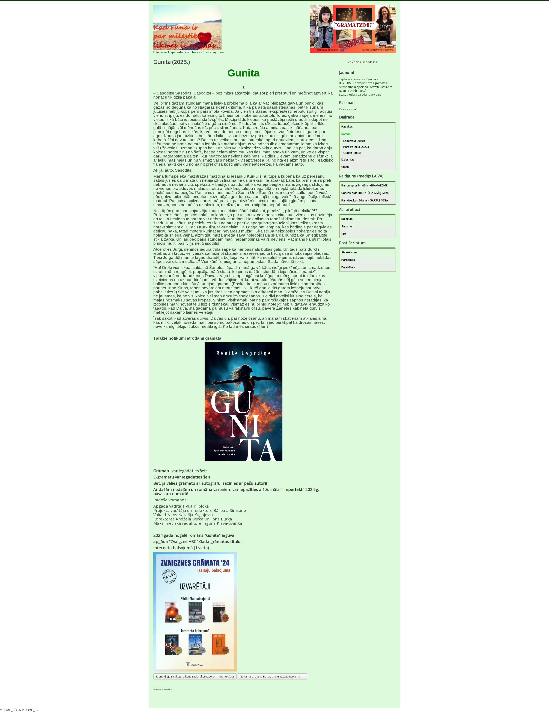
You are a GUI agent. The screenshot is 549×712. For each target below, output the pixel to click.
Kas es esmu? (348, 109)
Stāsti (345, 167)
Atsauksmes (349, 252)
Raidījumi (347, 219)
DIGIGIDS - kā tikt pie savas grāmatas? (363, 83)
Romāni (346, 134)
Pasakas (347, 126)
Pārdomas (348, 260)
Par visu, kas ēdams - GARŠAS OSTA (364, 200)
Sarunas (347, 226)
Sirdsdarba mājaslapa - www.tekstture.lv (365, 87)
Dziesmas (347, 159)
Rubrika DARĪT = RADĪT (353, 91)
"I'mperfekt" (293, 489)
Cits (343, 234)
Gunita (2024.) (352, 153)
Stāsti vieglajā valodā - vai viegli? (360, 94)
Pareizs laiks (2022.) (356, 147)
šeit (203, 470)
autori (260, 483)
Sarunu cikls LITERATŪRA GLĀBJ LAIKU (365, 193)
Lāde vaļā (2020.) (354, 141)
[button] (157, 683)
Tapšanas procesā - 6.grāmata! (359, 79)
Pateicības (348, 267)
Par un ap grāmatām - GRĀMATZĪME (364, 185)
